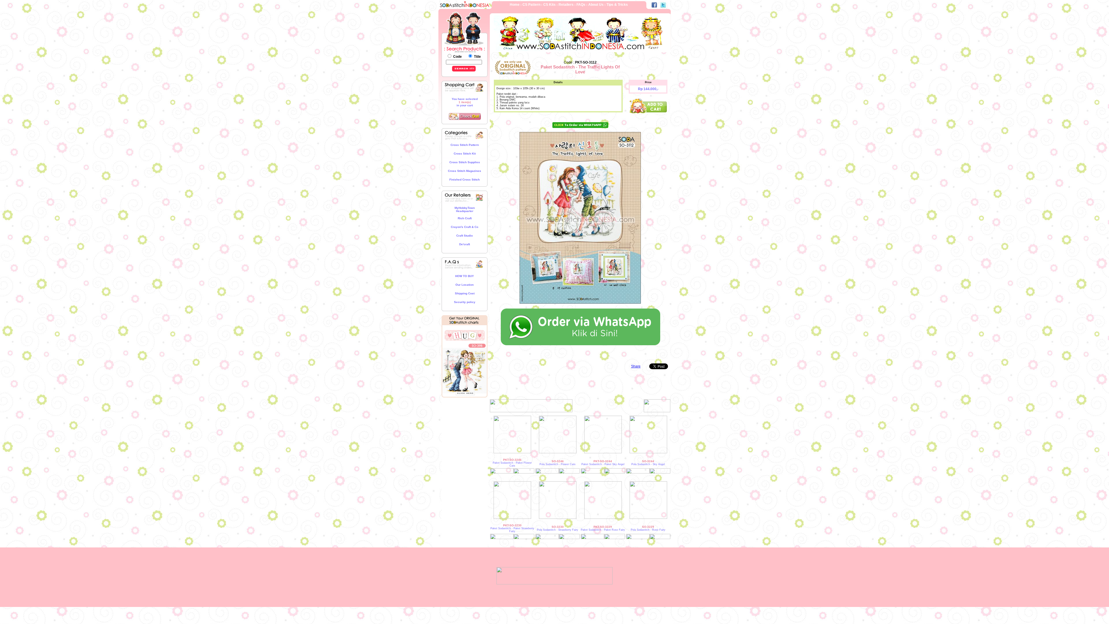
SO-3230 (558, 526)
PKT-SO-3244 (602, 461)
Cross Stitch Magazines (464, 170)
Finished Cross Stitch (464, 179)
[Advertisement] (465, 419)
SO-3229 (648, 526)
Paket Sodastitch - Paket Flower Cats (512, 464)
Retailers (566, 5)
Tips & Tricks (617, 5)
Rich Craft (465, 218)
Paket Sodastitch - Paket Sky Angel (602, 464)
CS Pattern (531, 5)
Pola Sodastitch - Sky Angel (648, 464)
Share (636, 366)
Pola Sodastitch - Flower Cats (557, 464)
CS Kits (550, 5)
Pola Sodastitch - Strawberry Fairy (557, 529)
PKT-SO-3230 (512, 525)
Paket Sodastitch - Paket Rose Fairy (603, 529)
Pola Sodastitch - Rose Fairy (648, 529)
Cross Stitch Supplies (464, 162)
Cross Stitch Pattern (465, 144)
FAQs (581, 5)
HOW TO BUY (464, 276)
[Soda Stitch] (554, 583)
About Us (595, 5)
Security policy (464, 302)
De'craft (464, 244)
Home (515, 5)
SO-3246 (558, 461)
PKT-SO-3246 (512, 459)
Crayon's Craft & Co (464, 227)
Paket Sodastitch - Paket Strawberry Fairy (512, 530)
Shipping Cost (465, 293)
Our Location (464, 284)
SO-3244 (648, 461)
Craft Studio (464, 235)
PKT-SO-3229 (602, 526)
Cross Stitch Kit (465, 153)
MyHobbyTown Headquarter (465, 209)
